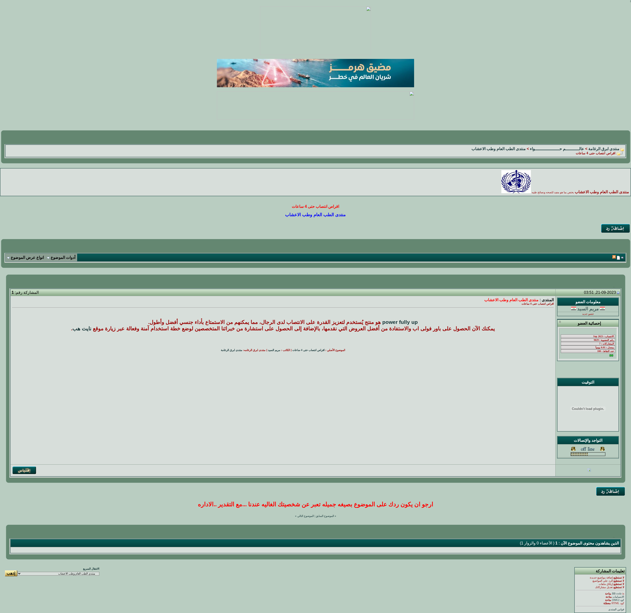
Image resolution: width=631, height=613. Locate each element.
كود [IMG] (618, 600)
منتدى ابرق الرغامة (603, 149)
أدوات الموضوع (63, 257)
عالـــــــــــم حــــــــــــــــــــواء (557, 149)
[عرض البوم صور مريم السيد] (589, 471)
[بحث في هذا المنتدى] (622, 257)
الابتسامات (618, 596)
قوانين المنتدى (616, 609)
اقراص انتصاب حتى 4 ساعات (308, 350)
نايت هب (81, 329)
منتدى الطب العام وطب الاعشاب (499, 149)
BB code (617, 593)
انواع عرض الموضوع (27, 257)
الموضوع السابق (325, 516)
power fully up (400, 322)
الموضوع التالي (305, 516)
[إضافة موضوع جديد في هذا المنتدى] (618, 257)
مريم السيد (588, 308)
